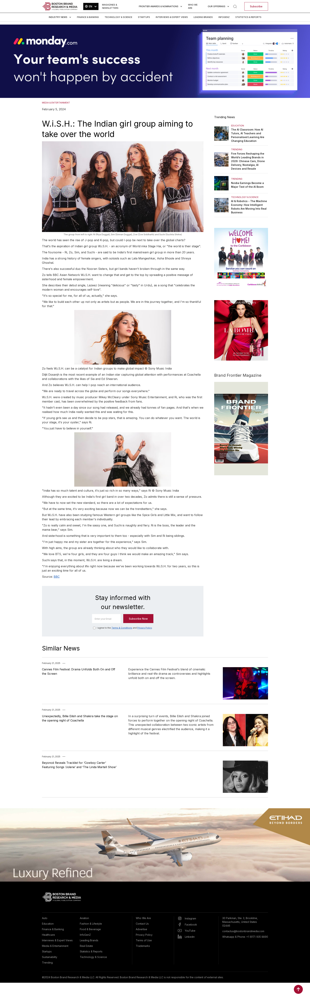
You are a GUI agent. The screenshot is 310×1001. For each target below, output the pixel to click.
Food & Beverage (90, 929)
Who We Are (143, 918)
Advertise (141, 929)
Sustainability (49, 957)
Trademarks (143, 945)
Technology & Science (118, 17)
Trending (47, 962)
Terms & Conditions (121, 627)
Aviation (84, 918)
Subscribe (256, 6)
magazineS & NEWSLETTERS (110, 6)
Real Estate (86, 945)
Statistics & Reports (248, 17)
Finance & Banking (88, 17)
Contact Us (142, 923)
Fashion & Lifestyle (91, 923)
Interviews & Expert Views (172, 17)
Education (48, 923)
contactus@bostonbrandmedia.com (243, 931)
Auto (44, 918)
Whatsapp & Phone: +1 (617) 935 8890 (245, 936)
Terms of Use (144, 940)
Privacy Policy (144, 627)
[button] (90, 6)
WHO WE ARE (193, 6)
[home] (60, 6)
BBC (57, 576)
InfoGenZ (224, 17)
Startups (144, 17)
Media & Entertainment (55, 945)
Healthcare (48, 934)
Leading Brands (203, 17)
